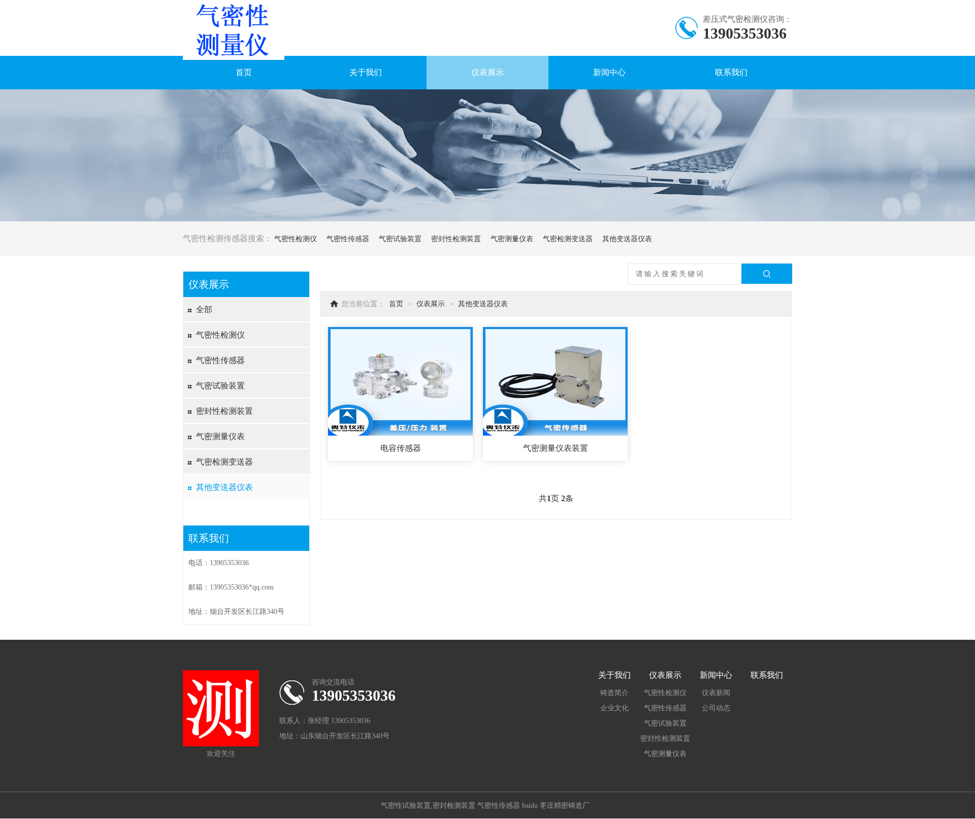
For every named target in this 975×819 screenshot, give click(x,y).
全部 (204, 309)
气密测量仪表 (512, 239)
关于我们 (365, 72)
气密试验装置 (400, 239)
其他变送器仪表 (627, 239)
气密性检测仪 (295, 239)
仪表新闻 (716, 693)
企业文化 (614, 708)
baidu (530, 805)
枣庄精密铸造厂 (565, 805)
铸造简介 (614, 693)
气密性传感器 (348, 239)
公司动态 (716, 708)
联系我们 (731, 72)
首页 (244, 72)
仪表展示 (487, 72)
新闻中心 (609, 72)
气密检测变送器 (568, 239)
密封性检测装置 (456, 239)
